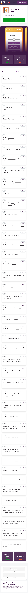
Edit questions (14, 569)
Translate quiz (14, 575)
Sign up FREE (22, 2)
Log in (13, 2)
